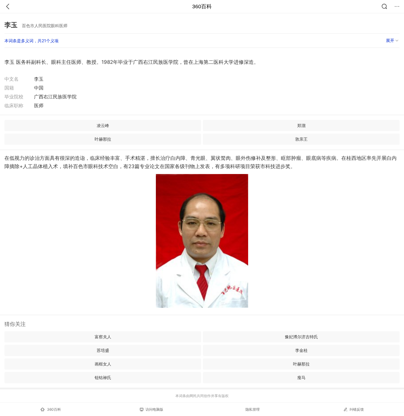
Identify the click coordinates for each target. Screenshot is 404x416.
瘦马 (301, 377)
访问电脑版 (154, 409)
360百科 (202, 6)
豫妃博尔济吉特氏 (301, 336)
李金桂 (301, 350)
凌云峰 (103, 125)
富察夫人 (103, 336)
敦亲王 (301, 139)
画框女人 (103, 363)
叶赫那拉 (103, 139)
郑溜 (301, 125)
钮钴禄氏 (103, 377)
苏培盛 (103, 350)
